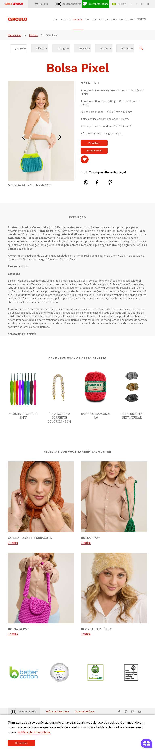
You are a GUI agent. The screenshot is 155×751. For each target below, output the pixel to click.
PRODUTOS (65, 19)
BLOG (87, 19)
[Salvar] (85, 159)
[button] (23, 136)
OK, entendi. (21, 743)
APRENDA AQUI (127, 19)
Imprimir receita (94, 150)
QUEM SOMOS (111, 19)
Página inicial (14, 35)
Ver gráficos (94, 143)
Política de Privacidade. (34, 732)
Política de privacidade (57, 711)
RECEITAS (78, 19)
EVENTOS (97, 19)
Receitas (33, 35)
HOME (55, 19)
